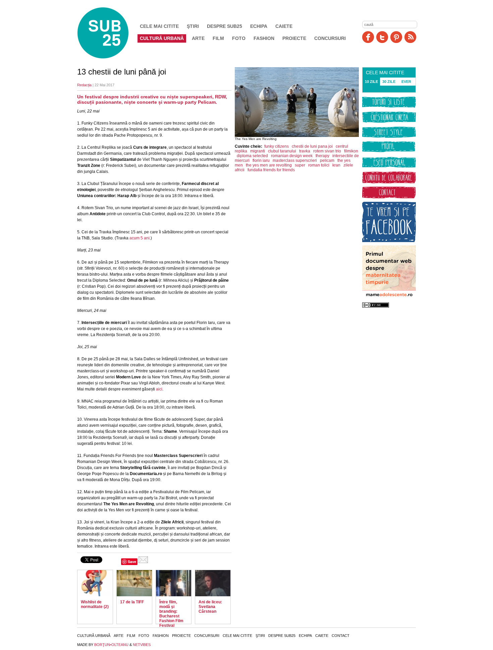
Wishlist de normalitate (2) (95, 604)
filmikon (351, 151)
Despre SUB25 (224, 26)
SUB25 (110, 33)
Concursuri (330, 38)
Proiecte (294, 38)
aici (159, 389)
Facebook (368, 37)
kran (336, 165)
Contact (340, 636)
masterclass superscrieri (295, 160)
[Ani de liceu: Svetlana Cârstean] (212, 583)
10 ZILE (371, 82)
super (300, 165)
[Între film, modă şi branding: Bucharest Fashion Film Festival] (173, 583)
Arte (198, 38)
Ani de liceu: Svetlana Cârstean (210, 607)
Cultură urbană (162, 38)
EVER (406, 82)
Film (218, 38)
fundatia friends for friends (271, 170)
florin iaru (261, 160)
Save (132, 561)
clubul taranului (282, 151)
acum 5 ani (139, 238)
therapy (322, 155)
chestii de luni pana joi (312, 146)
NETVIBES (142, 645)
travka (304, 151)
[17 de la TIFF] (134, 583)
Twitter (382, 37)
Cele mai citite (159, 26)
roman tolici (318, 165)
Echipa (258, 26)
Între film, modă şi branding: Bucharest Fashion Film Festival (171, 614)
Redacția (84, 85)
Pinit (396, 37)
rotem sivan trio (327, 151)
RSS (410, 37)
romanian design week (292, 155)
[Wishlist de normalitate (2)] (95, 583)
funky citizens (276, 146)
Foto (238, 38)
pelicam (327, 160)
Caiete (283, 26)
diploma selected (252, 155)
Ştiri (193, 26)
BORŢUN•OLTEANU (111, 645)
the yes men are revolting (269, 165)
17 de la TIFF (132, 602)
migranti (257, 151)
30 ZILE (388, 82)
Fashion (264, 38)
